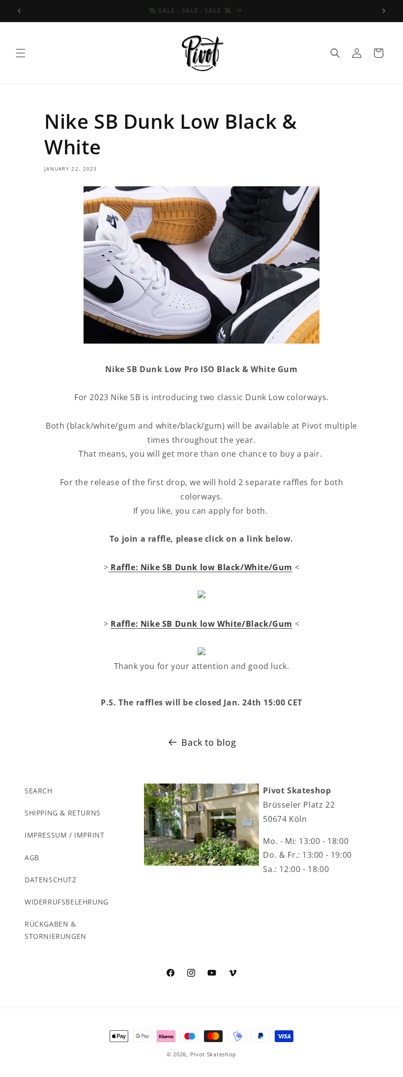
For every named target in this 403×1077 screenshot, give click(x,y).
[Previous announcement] (19, 11)
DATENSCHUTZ (51, 879)
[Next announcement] (384, 11)
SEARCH (39, 790)
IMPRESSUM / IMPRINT (64, 835)
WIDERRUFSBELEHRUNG (67, 901)
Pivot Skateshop (213, 1054)
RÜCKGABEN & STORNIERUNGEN (55, 930)
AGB (32, 857)
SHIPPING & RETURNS (63, 812)
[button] (20, 53)
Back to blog (208, 742)
